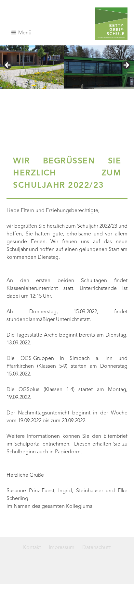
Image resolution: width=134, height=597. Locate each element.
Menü (24, 33)
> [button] (126, 65)
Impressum (61, 547)
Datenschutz (96, 547)
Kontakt (32, 547)
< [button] (8, 65)
